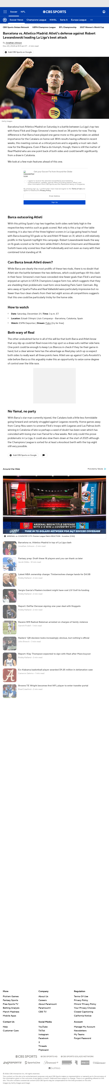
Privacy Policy (81, 1000)
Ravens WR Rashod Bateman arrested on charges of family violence (53, 622)
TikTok (41, 1030)
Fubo (48, 323)
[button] (5, 11)
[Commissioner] (69, 1061)
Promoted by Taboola (95, 469)
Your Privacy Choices (85, 1008)
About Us (43, 996)
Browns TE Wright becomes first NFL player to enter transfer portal (53, 685)
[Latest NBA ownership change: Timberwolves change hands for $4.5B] (9, 580)
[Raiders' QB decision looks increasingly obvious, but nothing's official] (9, 643)
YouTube (43, 1026)
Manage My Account (84, 1026)
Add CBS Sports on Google (20, 52)
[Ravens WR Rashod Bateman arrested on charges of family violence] (9, 627)
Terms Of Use (81, 996)
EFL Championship (67, 27)
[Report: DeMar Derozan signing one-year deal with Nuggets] (9, 612)
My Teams (79, 1034)
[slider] (54, 525)
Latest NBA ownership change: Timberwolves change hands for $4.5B (54, 574)
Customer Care (11, 1030)
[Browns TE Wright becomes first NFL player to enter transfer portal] (9, 691)
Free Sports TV (10, 1004)
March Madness (11, 1011)
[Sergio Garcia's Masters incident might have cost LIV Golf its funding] (9, 596)
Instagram (43, 1034)
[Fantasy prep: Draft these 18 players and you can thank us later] (9, 564)
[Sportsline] (32, 1062)
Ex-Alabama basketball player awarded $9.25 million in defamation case (55, 669)
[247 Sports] (12, 1062)
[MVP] (85, 1061)
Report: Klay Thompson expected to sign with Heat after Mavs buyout (54, 653)
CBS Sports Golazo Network (16, 27)
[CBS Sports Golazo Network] (77, 1056)
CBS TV (42, 1011)
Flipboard (43, 1050)
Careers (42, 1000)
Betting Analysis (11, 1008)
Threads (42, 1046)
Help (5, 1026)
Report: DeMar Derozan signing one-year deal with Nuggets (49, 606)
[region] (54, 505)
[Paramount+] (51, 1062)
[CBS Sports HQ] (49, 1056)
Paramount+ (44, 1008)
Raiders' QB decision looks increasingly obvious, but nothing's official (53, 638)
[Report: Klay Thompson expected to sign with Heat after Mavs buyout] (9, 659)
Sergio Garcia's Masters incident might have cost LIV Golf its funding (53, 590)
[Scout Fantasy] (99, 1062)
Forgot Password (82, 1038)
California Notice (82, 1015)
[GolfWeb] (54, 1068)
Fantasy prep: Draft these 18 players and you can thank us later (50, 558)
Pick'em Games (11, 996)
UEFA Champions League (44, 27)
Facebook (43, 1038)
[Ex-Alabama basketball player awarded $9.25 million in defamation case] (9, 675)
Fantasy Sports (10, 1000)
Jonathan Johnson (14, 43)
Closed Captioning (83, 1011)
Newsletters (80, 1030)
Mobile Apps (9, 1015)
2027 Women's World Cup (92, 27)
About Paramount (47, 1004)
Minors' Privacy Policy (85, 1004)
